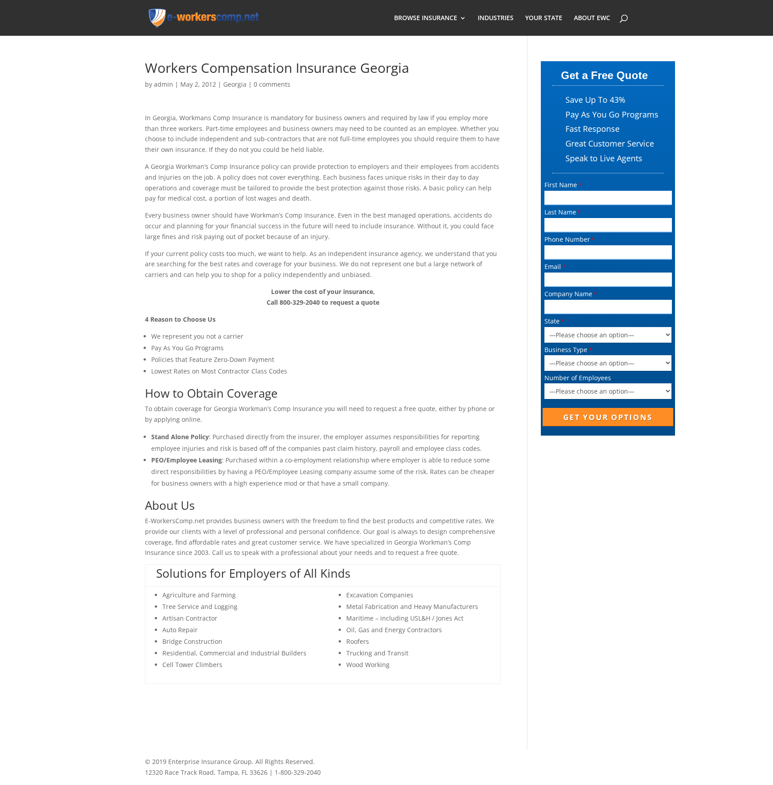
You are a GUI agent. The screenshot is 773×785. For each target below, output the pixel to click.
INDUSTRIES (496, 18)
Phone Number (567, 239)
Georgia (234, 84)
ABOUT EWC (592, 18)
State (552, 321)
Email (552, 266)
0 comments (272, 84)
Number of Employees (577, 378)
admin (163, 84)
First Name (560, 185)
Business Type (565, 349)
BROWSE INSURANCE (425, 18)
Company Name (568, 294)
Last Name (560, 212)
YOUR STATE (543, 18)
